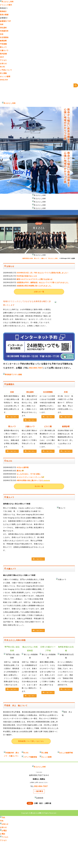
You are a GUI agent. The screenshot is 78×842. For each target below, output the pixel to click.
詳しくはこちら (12, 416)
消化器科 (3, 27)
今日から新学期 (23, 467)
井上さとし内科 (36, 813)
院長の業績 (4, 14)
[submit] (76, 85)
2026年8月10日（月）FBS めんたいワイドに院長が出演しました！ (43, 273)
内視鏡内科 (4, 31)
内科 (1, 24)
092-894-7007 (36, 368)
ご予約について (6, 70)
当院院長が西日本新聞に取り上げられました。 (35, 286)
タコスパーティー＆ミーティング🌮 (30, 477)
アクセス (3, 60)
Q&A (2, 57)
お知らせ (3, 63)
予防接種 (3, 44)
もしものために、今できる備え (29, 474)
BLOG (2, 67)
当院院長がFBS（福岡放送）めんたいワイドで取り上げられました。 (43, 282)
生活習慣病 (4, 37)
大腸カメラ (4, 50)
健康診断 (3, 41)
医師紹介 (3, 11)
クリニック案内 (6, 5)
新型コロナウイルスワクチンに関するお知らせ (35, 279)
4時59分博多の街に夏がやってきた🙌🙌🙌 (33, 480)
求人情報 (3, 73)
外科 (1, 34)
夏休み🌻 (20, 471)
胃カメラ (3, 47)
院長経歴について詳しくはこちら (31, 741)
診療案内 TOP (5, 21)
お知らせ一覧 (39, 292)
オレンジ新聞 (5, 76)
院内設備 (3, 54)
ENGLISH (4, 80)
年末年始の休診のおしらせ (26, 276)
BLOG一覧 (39, 486)
